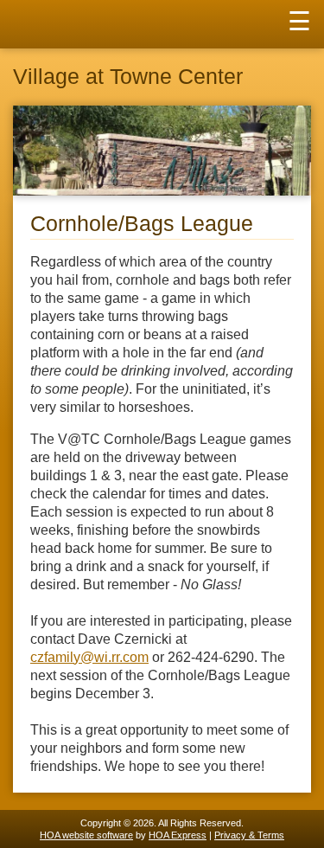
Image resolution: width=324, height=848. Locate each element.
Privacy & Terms (249, 835)
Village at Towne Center (128, 76)
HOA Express (177, 835)
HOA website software (86, 835)
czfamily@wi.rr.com (89, 657)
